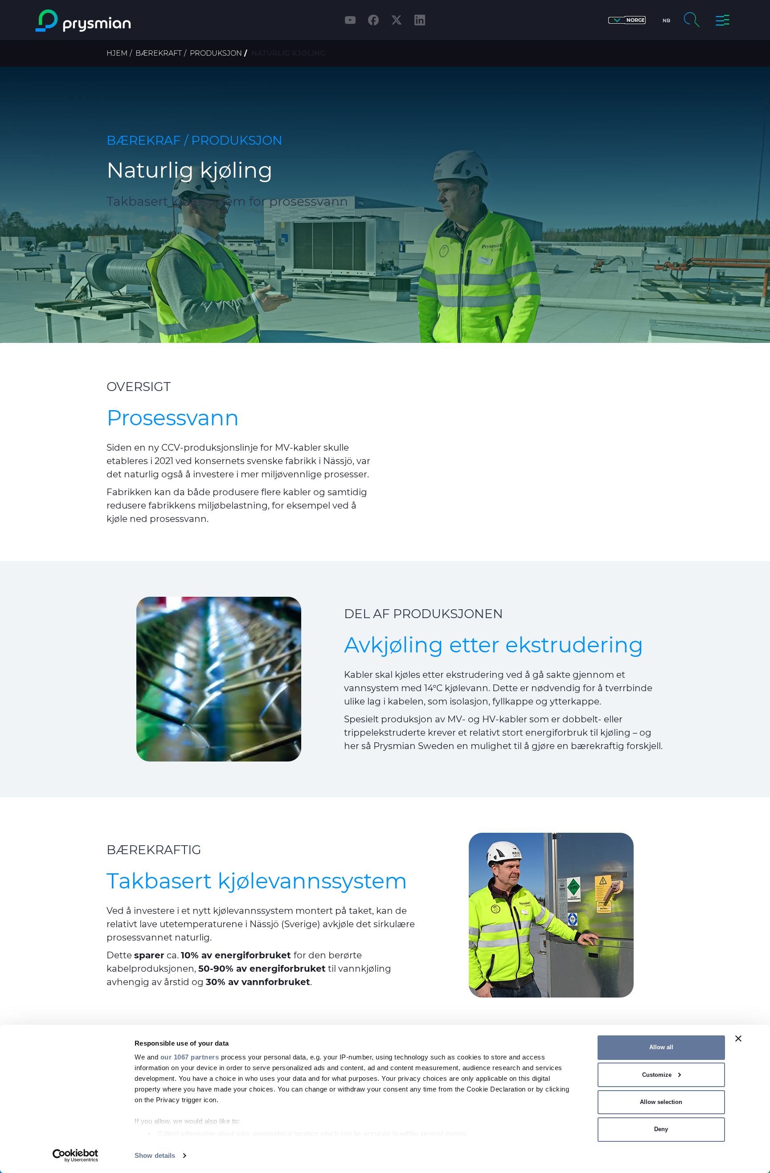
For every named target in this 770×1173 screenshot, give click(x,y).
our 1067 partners (189, 1057)
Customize (657, 1074)
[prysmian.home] (119, 20)
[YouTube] (350, 20)
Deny (661, 1129)
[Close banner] (738, 1038)
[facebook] (373, 20)
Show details (155, 1155)
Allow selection (661, 1102)
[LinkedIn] (419, 20)
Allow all (661, 1047)
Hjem (116, 53)
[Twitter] (396, 20)
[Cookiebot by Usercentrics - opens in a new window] (76, 1155)
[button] (627, 20)
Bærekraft (158, 53)
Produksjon (216, 53)
